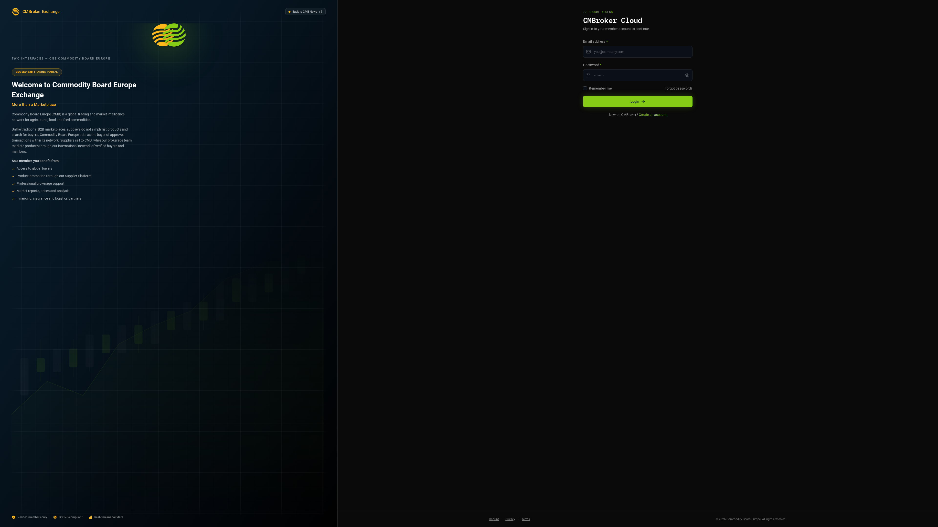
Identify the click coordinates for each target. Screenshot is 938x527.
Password (592, 65)
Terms (526, 519)
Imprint (494, 519)
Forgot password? (679, 88)
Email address (595, 41)
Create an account (653, 115)
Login (634, 101)
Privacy (510, 519)
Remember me (600, 88)
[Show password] (687, 75)
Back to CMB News (304, 11)
